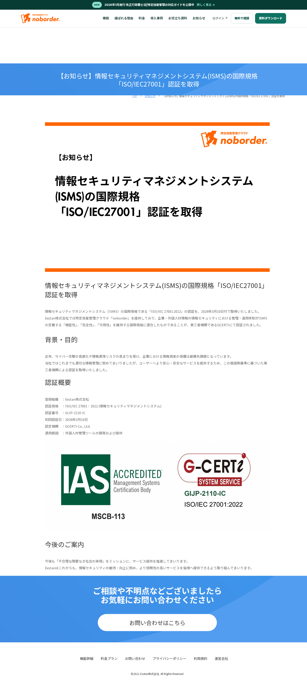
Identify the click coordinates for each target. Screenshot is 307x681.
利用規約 (200, 658)
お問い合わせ (135, 658)
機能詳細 (86, 658)
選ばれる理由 (123, 18)
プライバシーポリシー (169, 658)
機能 (106, 18)
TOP (134, 96)
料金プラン (109, 658)
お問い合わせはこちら (157, 622)
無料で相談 (242, 18)
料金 (142, 18)
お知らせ (199, 18)
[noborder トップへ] (40, 18)
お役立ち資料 (177, 18)
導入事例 (156, 18)
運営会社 (221, 658)
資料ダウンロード (270, 18)
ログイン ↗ (220, 18)
